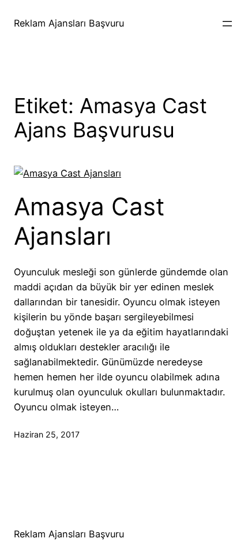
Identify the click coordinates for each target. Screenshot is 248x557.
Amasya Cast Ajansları (89, 221)
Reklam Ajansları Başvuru (69, 23)
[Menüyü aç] (227, 24)
